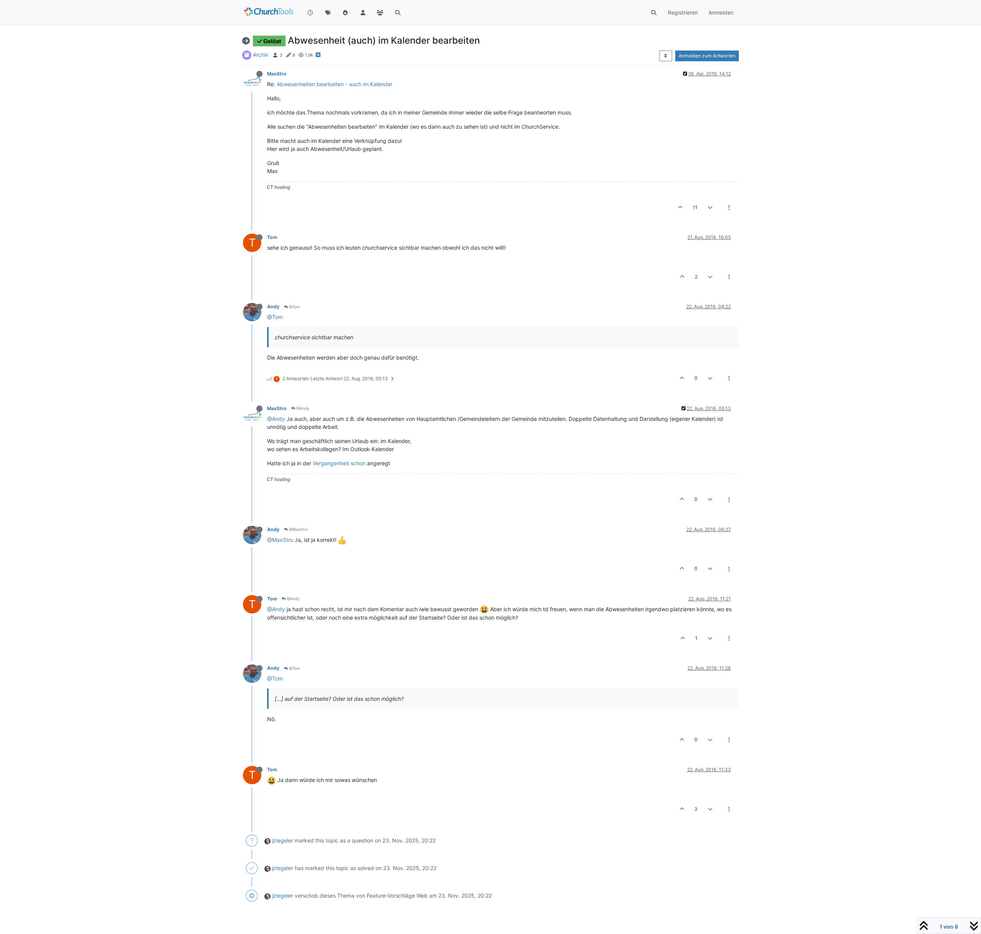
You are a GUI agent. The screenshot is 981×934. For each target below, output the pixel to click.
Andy (273, 306)
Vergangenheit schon (340, 463)
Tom (272, 237)
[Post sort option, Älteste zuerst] (665, 56)
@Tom (294, 306)
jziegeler (282, 840)
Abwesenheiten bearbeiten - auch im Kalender (334, 84)
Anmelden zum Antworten (707, 56)
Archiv (261, 54)
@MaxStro (298, 529)
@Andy (302, 408)
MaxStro (277, 74)
